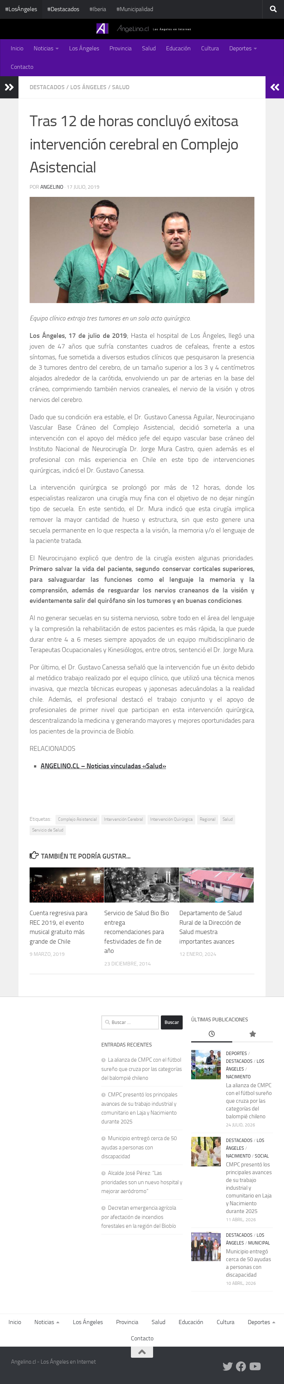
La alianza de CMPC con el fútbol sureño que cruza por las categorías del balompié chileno (141, 1069)
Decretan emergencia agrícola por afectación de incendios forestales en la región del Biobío (138, 1217)
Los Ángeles (84, 48)
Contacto (22, 66)
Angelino (51, 187)
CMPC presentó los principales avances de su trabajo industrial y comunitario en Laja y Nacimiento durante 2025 (249, 1188)
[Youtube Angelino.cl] (254, 1366)
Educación (178, 48)
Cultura (210, 48)
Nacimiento (238, 1076)
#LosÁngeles (21, 9)
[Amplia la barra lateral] (9, 87)
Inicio (17, 48)
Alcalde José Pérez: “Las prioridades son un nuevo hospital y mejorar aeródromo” (141, 1182)
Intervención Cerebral (123, 819)
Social (262, 1156)
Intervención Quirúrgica (171, 819)
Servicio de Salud (47, 830)
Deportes (240, 48)
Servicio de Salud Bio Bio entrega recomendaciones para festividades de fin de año (136, 931)
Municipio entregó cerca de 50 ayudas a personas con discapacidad (139, 1147)
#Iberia (97, 9)
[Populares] (252, 1034)
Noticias (43, 48)
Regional (208, 819)
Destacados (47, 87)
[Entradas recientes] (211, 1034)
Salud (149, 48)
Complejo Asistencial (77, 819)
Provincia (120, 48)
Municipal (259, 1243)
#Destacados (63, 9)
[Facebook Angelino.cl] (241, 1366)
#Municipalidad (134, 9)
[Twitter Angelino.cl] (228, 1366)
